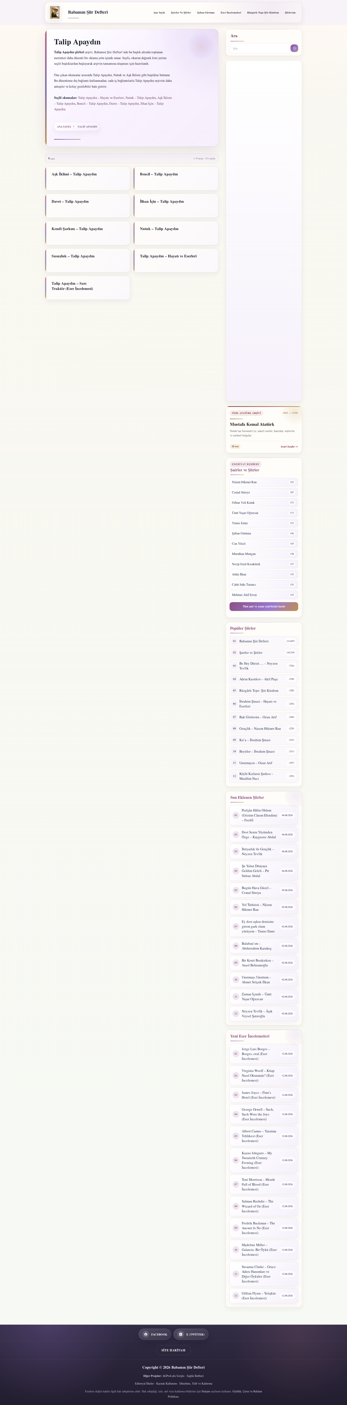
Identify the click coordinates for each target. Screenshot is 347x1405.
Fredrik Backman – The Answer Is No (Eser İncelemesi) (258, 1228)
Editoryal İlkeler (144, 1383)
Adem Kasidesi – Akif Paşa (258, 679)
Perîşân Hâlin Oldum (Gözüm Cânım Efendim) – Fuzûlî (259, 815)
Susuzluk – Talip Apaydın (73, 256)
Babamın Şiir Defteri (88, 12)
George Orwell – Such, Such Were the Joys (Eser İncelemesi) (258, 1114)
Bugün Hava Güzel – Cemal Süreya (256, 890)
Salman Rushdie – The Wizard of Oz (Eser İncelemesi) (258, 1206)
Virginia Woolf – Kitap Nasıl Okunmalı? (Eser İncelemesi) (258, 1075)
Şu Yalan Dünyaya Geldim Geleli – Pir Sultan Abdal (255, 871)
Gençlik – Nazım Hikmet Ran (260, 728)
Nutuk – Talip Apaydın (141, 97)
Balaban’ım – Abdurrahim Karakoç (257, 946)
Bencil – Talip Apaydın (92, 103)
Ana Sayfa (159, 12)
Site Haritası (173, 1350)
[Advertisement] (264, 231)
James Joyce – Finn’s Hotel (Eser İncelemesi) (258, 1095)
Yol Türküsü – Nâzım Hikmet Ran (257, 907)
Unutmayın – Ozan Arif (255, 762)
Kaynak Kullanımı (166, 1383)
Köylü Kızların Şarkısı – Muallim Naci (256, 776)
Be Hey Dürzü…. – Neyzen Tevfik (258, 665)
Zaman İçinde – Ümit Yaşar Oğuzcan (256, 996)
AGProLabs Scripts (173, 1376)
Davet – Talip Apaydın (124, 103)
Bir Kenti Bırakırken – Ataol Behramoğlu (258, 962)
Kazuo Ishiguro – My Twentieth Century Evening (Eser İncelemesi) (257, 1160)
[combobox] (260, 48)
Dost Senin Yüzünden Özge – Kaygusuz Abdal (259, 834)
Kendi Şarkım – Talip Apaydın (77, 228)
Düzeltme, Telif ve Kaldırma (196, 1383)
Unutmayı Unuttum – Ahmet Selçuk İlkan (256, 979)
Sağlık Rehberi (195, 1376)
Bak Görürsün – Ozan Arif (258, 717)
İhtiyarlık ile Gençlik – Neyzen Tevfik (258, 851)
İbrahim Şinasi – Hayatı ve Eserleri (258, 703)
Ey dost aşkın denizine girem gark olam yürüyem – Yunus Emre (258, 926)
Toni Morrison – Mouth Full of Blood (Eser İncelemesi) (258, 1184)
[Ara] (294, 48)
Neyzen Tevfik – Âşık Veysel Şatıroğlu (257, 1013)
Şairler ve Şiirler (181, 12)
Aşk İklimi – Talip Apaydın (74, 174)
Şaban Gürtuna (206, 12)
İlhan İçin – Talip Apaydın (162, 201)
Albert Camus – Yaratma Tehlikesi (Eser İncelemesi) (259, 1136)
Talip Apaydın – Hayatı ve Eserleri (101, 97)
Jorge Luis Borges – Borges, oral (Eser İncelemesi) (256, 1054)
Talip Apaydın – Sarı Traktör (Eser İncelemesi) (72, 286)
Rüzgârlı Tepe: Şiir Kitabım (258, 690)
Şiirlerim (290, 12)
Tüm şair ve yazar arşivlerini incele (264, 606)
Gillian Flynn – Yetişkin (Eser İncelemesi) (259, 1295)
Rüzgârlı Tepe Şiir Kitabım (263, 12)
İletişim (206, 1391)
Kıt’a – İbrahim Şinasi (254, 740)
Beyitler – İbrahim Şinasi (257, 751)
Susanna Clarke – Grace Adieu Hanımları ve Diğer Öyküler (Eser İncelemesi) (259, 1273)
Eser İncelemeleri (231, 12)
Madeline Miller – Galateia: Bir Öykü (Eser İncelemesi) (259, 1249)
